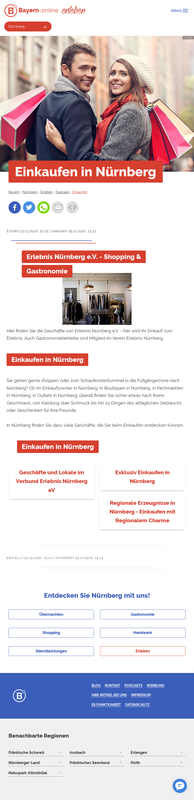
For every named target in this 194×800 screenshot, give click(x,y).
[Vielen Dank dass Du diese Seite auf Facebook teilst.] (15, 207)
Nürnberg (17, 26)
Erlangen (139, 752)
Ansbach (77, 752)
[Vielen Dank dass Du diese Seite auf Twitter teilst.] (29, 207)
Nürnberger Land (24, 762)
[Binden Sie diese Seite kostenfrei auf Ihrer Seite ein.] (72, 207)
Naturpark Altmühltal (28, 773)
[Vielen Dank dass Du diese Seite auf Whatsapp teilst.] (43, 207)
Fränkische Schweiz (26, 752)
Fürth (135, 762)
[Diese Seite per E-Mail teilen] (58, 207)
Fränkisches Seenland (90, 762)
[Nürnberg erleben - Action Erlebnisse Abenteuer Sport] (73, 9)
